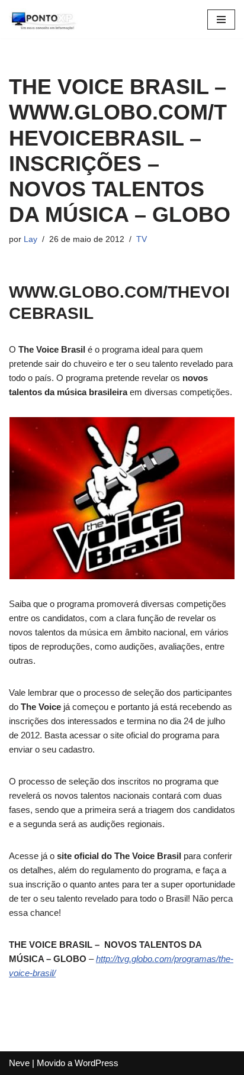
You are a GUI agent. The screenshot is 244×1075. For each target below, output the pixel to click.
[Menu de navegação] (221, 19)
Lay (30, 239)
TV (141, 239)
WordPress (96, 1063)
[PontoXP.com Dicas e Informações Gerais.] (44, 19)
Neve (19, 1063)
